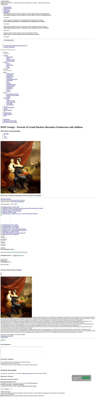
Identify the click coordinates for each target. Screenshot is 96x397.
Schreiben (15, 255)
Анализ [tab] (5, 137)
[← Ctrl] (19, 213)
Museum (6, 53)
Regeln (11, 395)
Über (8, 394)
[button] (7, 7)
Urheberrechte (40, 395)
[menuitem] (26, 45)
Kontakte (12, 394)
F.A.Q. (5, 394)
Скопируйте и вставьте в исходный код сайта (12, 383)
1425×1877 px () (19, 200)
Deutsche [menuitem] (22, 45)
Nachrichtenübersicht (8, 40)
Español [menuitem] (14, 45)
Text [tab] (5, 136)
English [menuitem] (10, 45)
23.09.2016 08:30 (5, 262)
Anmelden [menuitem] (6, 47)
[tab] (6, 133)
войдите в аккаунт (27, 373)
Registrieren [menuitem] (12, 47)
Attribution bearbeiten (6, 199)
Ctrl (12, 204)
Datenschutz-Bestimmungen (30, 395)
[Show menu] (10, 1)
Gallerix (7, 389)
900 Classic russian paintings (17, 201)
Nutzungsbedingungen (18, 395)
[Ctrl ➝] (9, 224)
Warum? (19, 270)
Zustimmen (85, 377)
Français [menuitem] (18, 45)
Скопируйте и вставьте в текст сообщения (11, 386)
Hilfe (2, 394)
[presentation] (49, 139)
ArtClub (8, 69)
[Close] (1, 356)
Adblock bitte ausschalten (7, 336)
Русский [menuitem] (6, 45)
